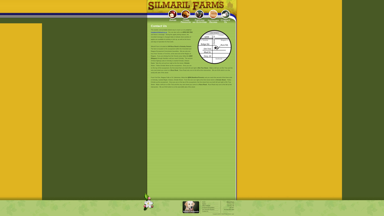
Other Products (186, 16)
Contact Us (226, 16)
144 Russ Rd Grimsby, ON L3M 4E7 (230, 205)
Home (204, 202)
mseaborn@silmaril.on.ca (159, 32)
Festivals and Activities (200, 16)
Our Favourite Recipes (214, 16)
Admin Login (231, 213)
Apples (173, 16)
